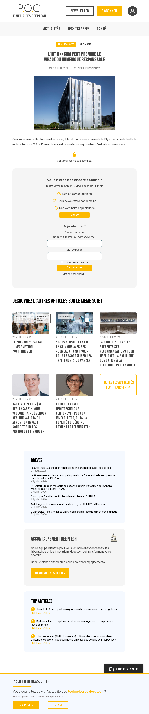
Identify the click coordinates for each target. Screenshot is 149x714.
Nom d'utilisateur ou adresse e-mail (74, 237)
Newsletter (80, 11)
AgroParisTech (24, 316)
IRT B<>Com (85, 44)
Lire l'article (39, 613)
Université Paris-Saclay (43, 318)
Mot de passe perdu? (74, 274)
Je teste (74, 215)
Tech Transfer (78, 28)
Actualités (51, 28)
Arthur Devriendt (89, 68)
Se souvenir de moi (76, 262)
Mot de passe (74, 249)
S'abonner (109, 11)
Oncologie (65, 316)
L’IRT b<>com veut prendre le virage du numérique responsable (74, 57)
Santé (101, 28)
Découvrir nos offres (50, 573)
